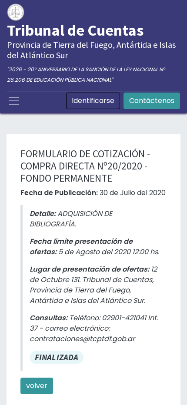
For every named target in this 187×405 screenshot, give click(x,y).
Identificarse (93, 101)
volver (36, 386)
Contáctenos (151, 101)
